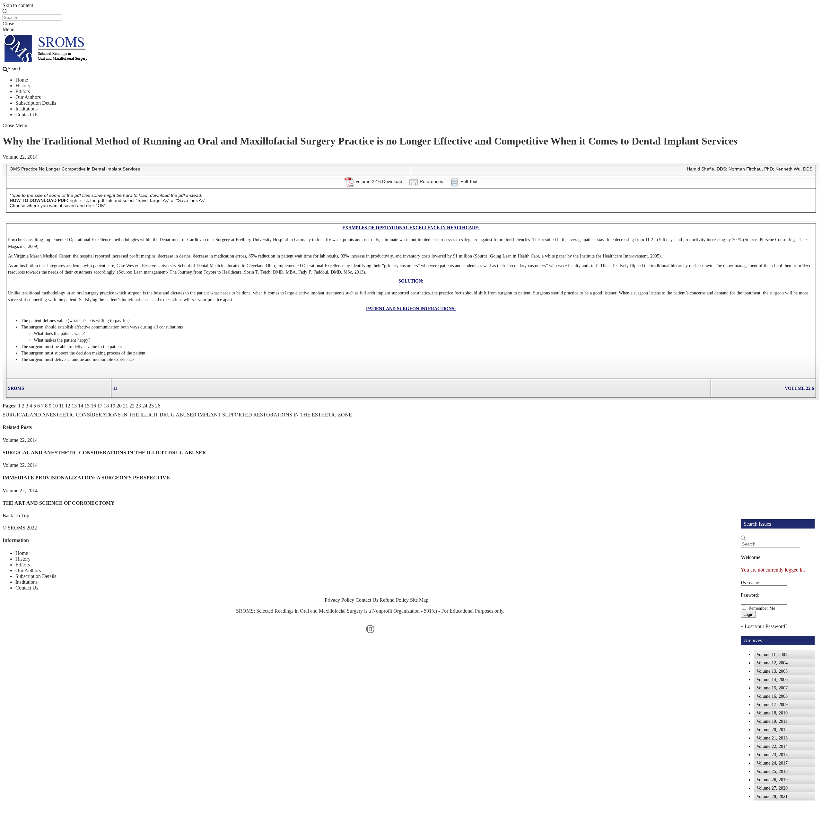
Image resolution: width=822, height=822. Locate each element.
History (23, 85)
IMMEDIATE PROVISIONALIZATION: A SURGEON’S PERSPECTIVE (86, 477)
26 (157, 405)
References (431, 181)
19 (112, 405)
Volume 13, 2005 (772, 671)
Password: (750, 595)
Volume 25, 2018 (772, 771)
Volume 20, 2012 (772, 729)
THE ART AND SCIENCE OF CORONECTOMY (59, 503)
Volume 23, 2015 (772, 754)
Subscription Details (35, 103)
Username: (750, 582)
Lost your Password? (766, 626)
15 (87, 405)
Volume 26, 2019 (772, 779)
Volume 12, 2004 (772, 662)
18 (106, 405)
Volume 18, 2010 (772, 712)
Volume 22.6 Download (378, 181)
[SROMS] (47, 63)
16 (93, 405)
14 (80, 405)
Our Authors (28, 97)
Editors (22, 91)
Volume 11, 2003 (771, 654)
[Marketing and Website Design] (370, 632)
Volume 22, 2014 (20, 157)
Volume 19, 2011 (771, 721)
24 (144, 405)
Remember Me (761, 608)
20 (119, 405)
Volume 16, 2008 (772, 696)
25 (151, 405)
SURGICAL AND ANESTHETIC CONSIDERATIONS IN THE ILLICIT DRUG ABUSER (100, 414)
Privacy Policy (339, 600)
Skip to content (18, 5)
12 (67, 405)
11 (61, 405)
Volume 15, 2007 (772, 687)
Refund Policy (394, 600)
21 (125, 405)
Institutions (26, 108)
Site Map (419, 600)
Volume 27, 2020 (772, 788)
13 (74, 405)
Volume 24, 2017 (772, 762)
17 (99, 405)
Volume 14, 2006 (772, 679)
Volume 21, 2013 (772, 737)
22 (132, 405)
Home (21, 80)
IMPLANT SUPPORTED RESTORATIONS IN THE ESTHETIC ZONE (274, 414)
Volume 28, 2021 (772, 796)
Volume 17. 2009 (772, 704)
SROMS (16, 527)
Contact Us (26, 114)
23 (138, 405)
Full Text (468, 181)
